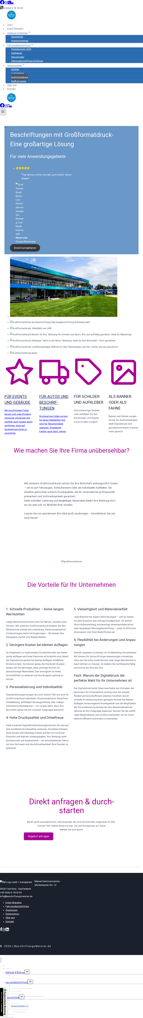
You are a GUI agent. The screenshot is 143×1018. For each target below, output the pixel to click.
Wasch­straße (17, 57)
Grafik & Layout (18, 81)
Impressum (12, 910)
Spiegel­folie (17, 37)
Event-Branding (15, 28)
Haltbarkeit (16, 53)
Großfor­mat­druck (19, 77)
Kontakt (11, 89)
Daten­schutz (12, 913)
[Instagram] (6, 3)
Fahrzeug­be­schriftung (17, 906)
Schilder (15, 69)
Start (10, 24)
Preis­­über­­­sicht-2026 (21, 49)
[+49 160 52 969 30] (9, 3)
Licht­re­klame (17, 73)
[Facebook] (2, 3)
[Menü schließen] (0, 960)
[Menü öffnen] (3, 112)
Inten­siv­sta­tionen (19, 40)
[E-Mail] (12, 3)
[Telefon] (8, 106)
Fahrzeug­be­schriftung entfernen (27, 61)
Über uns (11, 85)
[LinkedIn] (7, 929)
